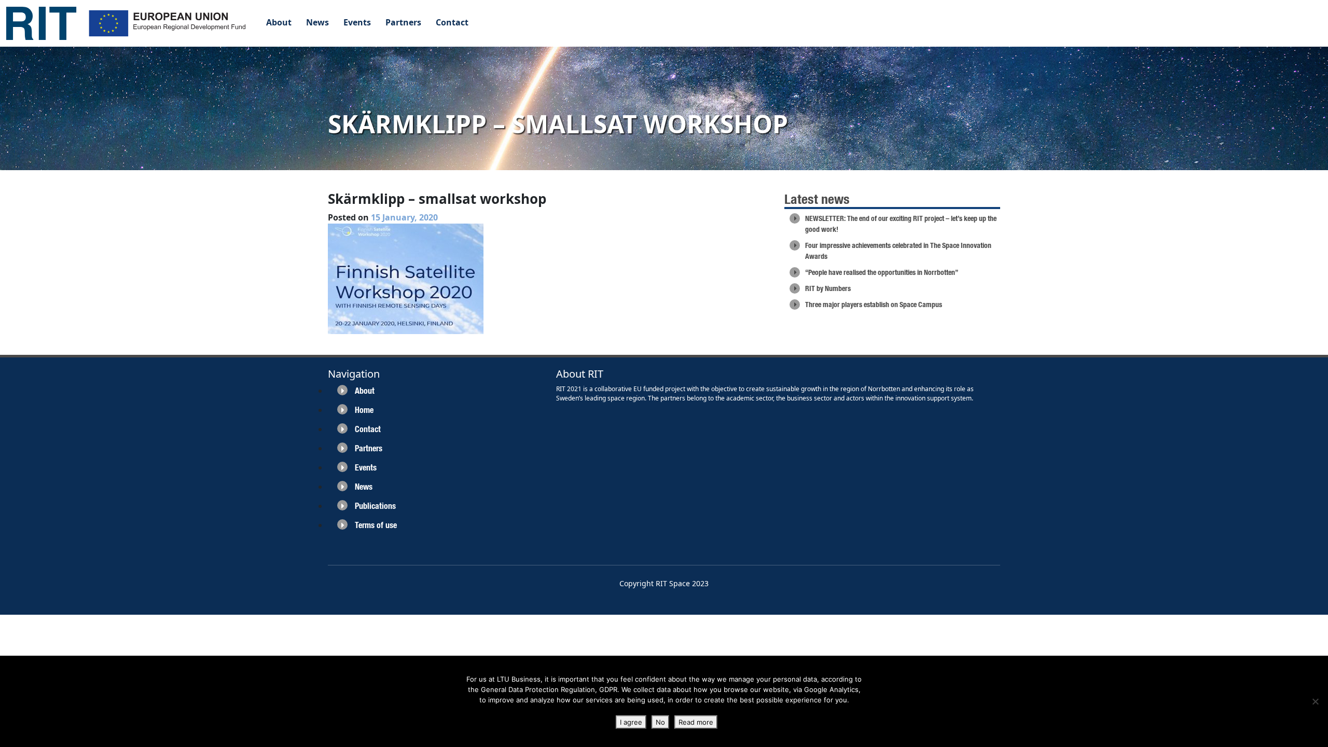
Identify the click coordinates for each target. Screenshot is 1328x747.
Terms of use (376, 525)
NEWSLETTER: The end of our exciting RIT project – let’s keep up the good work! (901, 223)
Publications (375, 506)
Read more (696, 722)
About (279, 22)
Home (364, 410)
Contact (452, 22)
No (660, 722)
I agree (631, 722)
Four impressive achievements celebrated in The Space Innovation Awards (898, 250)
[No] (1315, 701)
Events (357, 22)
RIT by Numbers (828, 288)
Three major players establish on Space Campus (873, 304)
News (317, 22)
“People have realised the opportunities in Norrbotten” (881, 272)
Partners (403, 22)
